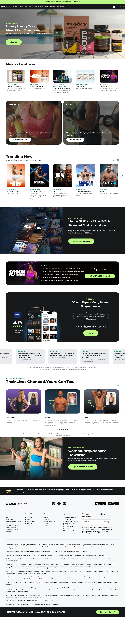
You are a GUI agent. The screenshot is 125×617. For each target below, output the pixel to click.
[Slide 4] (63, 429)
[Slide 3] (61, 429)
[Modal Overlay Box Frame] (97, 523)
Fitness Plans (26, 6)
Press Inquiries (48, 525)
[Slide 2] (59, 429)
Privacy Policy (86, 533)
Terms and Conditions (99, 533)
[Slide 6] (67, 429)
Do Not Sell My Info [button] (68, 525)
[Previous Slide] (3, 408)
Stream (39, 6)
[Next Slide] (122, 76)
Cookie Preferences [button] (68, 523)
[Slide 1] (57, 429)
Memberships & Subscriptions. (98, 555)
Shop (15, 6)
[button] (62, 123)
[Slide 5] (65, 429)
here (16, 560)
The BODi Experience (55, 6)
